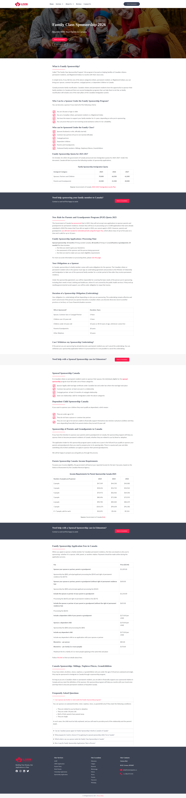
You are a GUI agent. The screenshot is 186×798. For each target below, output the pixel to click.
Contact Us (87, 4)
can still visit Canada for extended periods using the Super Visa (82, 231)
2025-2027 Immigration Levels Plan (104, 187)
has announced (76, 223)
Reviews (78, 4)
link (104, 517)
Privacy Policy (100, 795)
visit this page (96, 258)
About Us (69, 4)
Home (52, 4)
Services (58, 4)
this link (59, 657)
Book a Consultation (59, 39)
